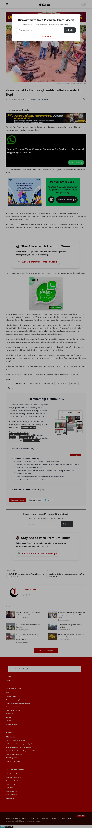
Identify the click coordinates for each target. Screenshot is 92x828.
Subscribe (69, 30)
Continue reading (46, 36)
